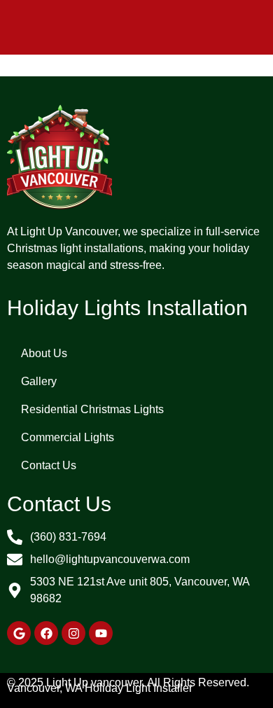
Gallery (39, 381)
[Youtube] (101, 633)
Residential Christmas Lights (92, 409)
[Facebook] (46, 633)
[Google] (19, 633)
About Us (44, 353)
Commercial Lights (67, 437)
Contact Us (48, 465)
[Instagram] (73, 633)
